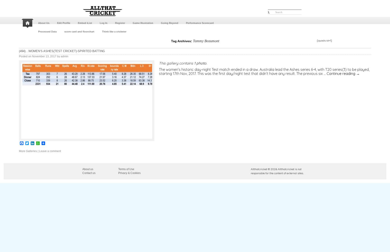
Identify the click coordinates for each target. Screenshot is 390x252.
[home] (28, 23)
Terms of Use (126, 169)
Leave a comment (50, 151)
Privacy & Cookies (129, 173)
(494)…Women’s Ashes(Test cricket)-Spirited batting (62, 51)
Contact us (88, 173)
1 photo (200, 63)
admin (64, 56)
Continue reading (343, 73)
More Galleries (28, 151)
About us (87, 169)
